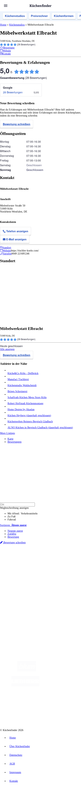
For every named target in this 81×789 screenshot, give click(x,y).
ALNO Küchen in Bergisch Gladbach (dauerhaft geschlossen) (40, 427)
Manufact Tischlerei (18, 379)
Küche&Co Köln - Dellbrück (23, 373)
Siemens (53, 562)
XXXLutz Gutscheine (44, 565)
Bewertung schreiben (16, 124)
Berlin (25, 559)
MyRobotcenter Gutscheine (47, 568)
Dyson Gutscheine (63, 565)
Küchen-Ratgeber (17, 584)
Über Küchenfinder (18, 587)
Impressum (15, 772)
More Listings (7, 433)
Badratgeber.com (16, 593)
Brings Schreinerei (17, 391)
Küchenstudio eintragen (20, 609)
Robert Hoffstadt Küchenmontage (25, 403)
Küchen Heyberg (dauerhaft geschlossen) (29, 415)
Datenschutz (15, 755)
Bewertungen (14, 441)
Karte (10, 438)
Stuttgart (37, 562)
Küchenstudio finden (19, 552)
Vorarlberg (52, 559)
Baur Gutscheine (26, 568)
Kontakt (13, 781)
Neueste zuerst (15, 530)
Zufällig (12, 533)
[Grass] (58, 670)
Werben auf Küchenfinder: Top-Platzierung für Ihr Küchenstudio (42, 606)
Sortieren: (13, 525)
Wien (75, 559)
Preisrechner (39, 16)
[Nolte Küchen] (34, 700)
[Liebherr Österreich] (25, 685)
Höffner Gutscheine (69, 568)
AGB (12, 763)
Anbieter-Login (18, 612)
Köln (30, 562)
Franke (46, 562)
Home (3, 24)
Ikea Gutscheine (26, 565)
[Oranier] (62, 685)
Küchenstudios (15, 16)
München (42, 559)
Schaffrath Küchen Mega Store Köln (27, 397)
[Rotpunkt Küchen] (56, 700)
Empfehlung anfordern (20, 555)
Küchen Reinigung (17, 581)
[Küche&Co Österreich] (44, 715)
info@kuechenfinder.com (13, 625)
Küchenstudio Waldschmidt (22, 385)
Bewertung (13, 536)
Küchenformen (63, 16)
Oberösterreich (65, 559)
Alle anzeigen (7, 349)
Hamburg (33, 559)
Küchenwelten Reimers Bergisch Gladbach (30, 421)
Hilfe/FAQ (13, 590)
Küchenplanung (16, 578)
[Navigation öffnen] (5, 5)
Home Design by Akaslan (21, 409)
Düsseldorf (13, 562)
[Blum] (26, 670)
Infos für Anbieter (17, 603)
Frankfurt (23, 562)
